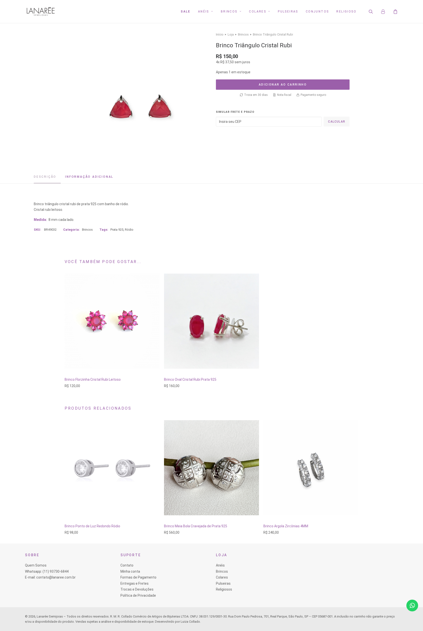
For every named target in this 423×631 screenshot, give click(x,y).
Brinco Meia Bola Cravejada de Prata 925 (195, 526)
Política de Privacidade (138, 595)
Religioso (346, 11)
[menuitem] (185, 11)
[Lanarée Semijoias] (40, 11)
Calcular (336, 121)
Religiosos (224, 589)
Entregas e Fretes (134, 583)
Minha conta (130, 571)
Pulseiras (288, 11)
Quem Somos (36, 565)
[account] (385, 11)
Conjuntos (317, 11)
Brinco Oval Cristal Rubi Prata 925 (190, 379)
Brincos (229, 11)
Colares (257, 11)
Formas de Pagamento (138, 577)
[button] (374, 11)
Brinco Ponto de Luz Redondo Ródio (92, 526)
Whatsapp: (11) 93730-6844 (47, 571)
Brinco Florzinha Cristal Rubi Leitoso (93, 379)
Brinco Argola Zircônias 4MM (285, 526)
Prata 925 (116, 229)
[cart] (394, 11)
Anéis (203, 11)
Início (219, 34)
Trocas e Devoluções (136, 589)
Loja (231, 34)
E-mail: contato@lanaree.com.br (50, 577)
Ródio (129, 229)
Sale (185, 11)
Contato (126, 565)
